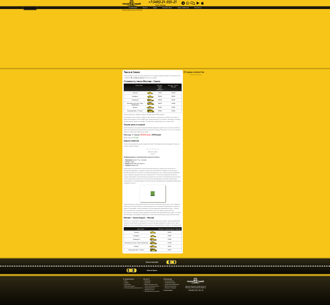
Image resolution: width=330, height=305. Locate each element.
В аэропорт (148, 281)
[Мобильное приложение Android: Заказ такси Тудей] (198, 4)
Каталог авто (167, 8)
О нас (125, 281)
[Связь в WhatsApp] (188, 4)
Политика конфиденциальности (133, 287)
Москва (162, 5)
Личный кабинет (168, 290)
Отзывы (126, 282)
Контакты (197, 8)
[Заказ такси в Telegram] (184, 4)
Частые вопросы (169, 281)
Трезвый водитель (150, 287)
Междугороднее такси (151, 284)
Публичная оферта (129, 286)
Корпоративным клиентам (152, 291)
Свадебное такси (149, 289)
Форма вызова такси (170, 286)
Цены (155, 8)
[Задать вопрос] (193, 4)
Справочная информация (172, 284)
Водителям (127, 284)
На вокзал (147, 282)
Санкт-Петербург (30, 7)
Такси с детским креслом (152, 286)
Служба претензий (170, 282)
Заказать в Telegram (170, 287)
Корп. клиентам (183, 8)
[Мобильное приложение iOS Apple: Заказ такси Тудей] (203, 4)
